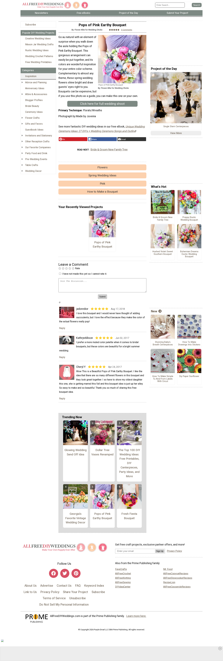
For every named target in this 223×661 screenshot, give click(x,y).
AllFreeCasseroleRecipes (177, 586)
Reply (62, 328)
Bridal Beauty (32, 106)
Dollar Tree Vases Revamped (102, 452)
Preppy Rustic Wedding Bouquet (189, 218)
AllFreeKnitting (123, 578)
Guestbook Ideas (34, 129)
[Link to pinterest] (76, 573)
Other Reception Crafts (37, 141)
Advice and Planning (36, 82)
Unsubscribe (77, 598)
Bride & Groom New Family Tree (109, 149)
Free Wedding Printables (38, 62)
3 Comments (126, 30)
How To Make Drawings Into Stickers (189, 343)
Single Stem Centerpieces (176, 126)
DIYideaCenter (122, 586)
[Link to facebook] (53, 573)
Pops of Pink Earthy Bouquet (102, 244)
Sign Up (159, 551)
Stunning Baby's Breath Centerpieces (163, 343)
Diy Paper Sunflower (189, 376)
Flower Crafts (32, 117)
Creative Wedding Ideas (38, 38)
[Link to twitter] (64, 573)
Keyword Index (94, 585)
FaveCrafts (121, 569)
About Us (30, 585)
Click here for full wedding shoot (102, 104)
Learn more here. (136, 616)
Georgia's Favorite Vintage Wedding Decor (75, 518)
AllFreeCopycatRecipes (175, 573)
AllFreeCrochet (123, 573)
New (154, 311)
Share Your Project (75, 592)
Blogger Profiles (34, 100)
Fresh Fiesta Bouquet (129, 516)
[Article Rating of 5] (114, 30)
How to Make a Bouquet (102, 191)
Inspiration (30, 76)
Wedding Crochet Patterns (39, 56)
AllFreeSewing (123, 582)
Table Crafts (31, 165)
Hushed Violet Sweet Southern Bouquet (162, 252)
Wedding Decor (33, 171)
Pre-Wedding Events (36, 159)
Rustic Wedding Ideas (37, 50)
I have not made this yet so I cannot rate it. (84, 273)
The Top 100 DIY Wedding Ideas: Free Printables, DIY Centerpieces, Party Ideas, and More (129, 463)
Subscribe (30, 24)
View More (176, 133)
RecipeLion (169, 582)
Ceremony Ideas (34, 112)
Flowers (102, 167)
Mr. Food (167, 569)
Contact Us (64, 585)
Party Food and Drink (36, 153)
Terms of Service (54, 598)
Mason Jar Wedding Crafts (39, 44)
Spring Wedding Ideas (102, 175)
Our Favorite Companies (38, 147)
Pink (102, 183)
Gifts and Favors (34, 123)
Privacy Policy (49, 592)
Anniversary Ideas (34, 88)
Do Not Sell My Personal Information (64, 604)
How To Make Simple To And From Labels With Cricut (162, 379)
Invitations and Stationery (38, 135)
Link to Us (30, 592)
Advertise (46, 585)
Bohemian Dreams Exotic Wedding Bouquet (189, 254)
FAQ (78, 585)
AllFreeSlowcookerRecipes (177, 578)
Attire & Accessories (36, 94)
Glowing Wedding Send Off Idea (75, 452)
